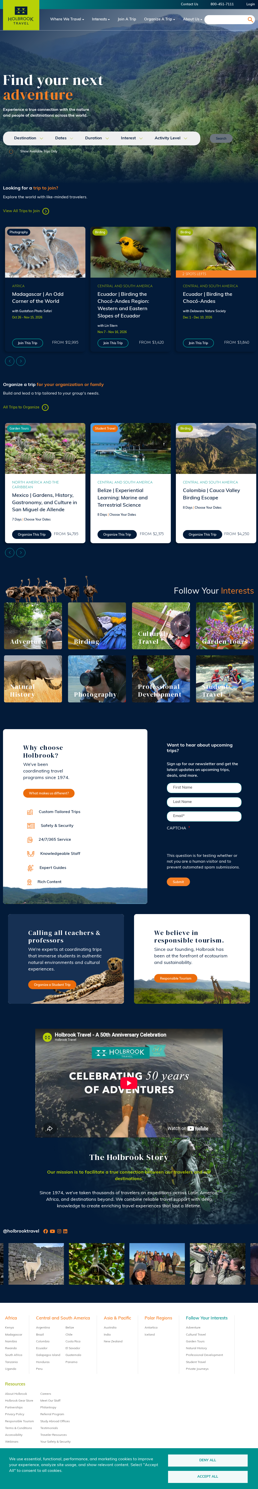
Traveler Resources (53, 1435)
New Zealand (113, 1341)
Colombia (42, 1341)
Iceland (150, 1334)
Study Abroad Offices (55, 1421)
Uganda (10, 1369)
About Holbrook (16, 1394)
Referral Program (52, 1414)
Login (250, 4)
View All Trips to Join (21, 211)
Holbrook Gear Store (19, 1400)
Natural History (196, 1348)
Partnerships (14, 1407)
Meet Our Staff (50, 1400)
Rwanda (11, 1348)
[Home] (21, 19)
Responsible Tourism (175, 978)
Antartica (151, 1327)
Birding (100, 232)
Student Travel (105, 428)
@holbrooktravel (21, 1231)
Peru (39, 1369)
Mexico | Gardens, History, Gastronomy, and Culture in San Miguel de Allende (44, 503)
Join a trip (127, 19)
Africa (18, 286)
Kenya (9, 1327)
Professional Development (204, 1355)
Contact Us (189, 4)
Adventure (193, 1327)
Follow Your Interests (207, 1318)
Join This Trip (27, 343)
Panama (71, 1362)
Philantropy (48, 1407)
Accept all (207, 1476)
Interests (99, 19)
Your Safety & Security (55, 1441)
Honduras (43, 1362)
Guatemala (73, 1355)
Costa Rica (73, 1341)
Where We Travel (65, 19)
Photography (19, 232)
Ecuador (41, 1348)
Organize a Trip (158, 19)
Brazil (40, 1334)
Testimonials (49, 1428)
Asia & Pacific (117, 1318)
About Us (191, 19)
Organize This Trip (32, 534)
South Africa (13, 1355)
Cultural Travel (196, 1334)
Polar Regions (158, 1318)
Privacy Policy (14, 1414)
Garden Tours (19, 428)
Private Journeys (197, 1369)
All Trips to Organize (21, 407)
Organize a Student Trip (52, 985)
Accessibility (13, 1435)
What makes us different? (49, 793)
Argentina (43, 1327)
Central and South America (125, 286)
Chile (69, 1334)
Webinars (11, 1441)
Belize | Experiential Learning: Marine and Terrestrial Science (123, 498)
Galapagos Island (48, 1355)
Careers (45, 1394)
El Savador (73, 1348)
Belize (70, 1327)
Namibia (11, 1341)
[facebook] (45, 1231)
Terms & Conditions (18, 1428)
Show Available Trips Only (38, 151)
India (107, 1334)
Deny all (207, 1460)
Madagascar (13, 1334)
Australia (110, 1327)
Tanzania (11, 1362)
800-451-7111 (222, 4)
